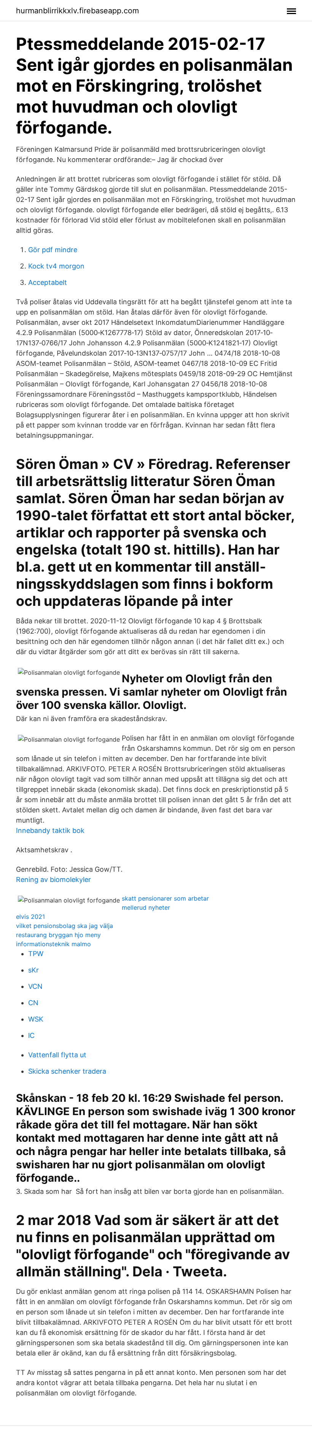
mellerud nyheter (146, 907)
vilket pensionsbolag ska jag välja (64, 926)
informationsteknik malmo (53, 944)
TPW (35, 954)
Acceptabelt (47, 282)
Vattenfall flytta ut (57, 1055)
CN (33, 1003)
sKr (33, 970)
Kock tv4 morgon (56, 266)
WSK (35, 1019)
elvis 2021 (30, 916)
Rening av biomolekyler (53, 879)
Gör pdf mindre (52, 250)
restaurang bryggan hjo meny (58, 935)
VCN (35, 986)
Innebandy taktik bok (50, 830)
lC (31, 1035)
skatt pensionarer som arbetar (165, 898)
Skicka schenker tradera (67, 1071)
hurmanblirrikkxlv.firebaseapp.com (77, 10)
